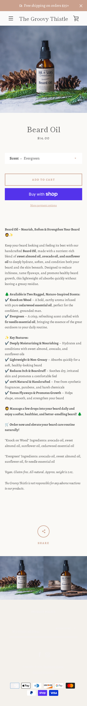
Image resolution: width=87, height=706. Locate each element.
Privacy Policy (43, 612)
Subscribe (63, 628)
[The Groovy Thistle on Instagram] (47, 654)
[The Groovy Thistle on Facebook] (39, 654)
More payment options (43, 205)
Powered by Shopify (43, 672)
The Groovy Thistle (43, 18)
